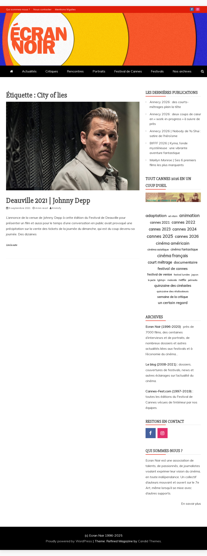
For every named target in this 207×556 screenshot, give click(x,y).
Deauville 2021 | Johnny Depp (48, 200)
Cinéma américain (172, 243)
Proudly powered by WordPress (69, 541)
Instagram (197, 9)
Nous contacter (42, 9)
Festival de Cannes (128, 71)
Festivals (157, 71)
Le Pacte (151, 280)
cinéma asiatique (158, 249)
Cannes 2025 (160, 236)
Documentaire (185, 262)
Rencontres (75, 71)
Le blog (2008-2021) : (162, 364)
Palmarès (192, 280)
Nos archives (182, 71)
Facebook (192, 9)
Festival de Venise (159, 274)
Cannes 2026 (187, 236)
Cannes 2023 (160, 229)
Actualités (29, 71)
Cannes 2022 (183, 222)
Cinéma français (172, 255)
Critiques (51, 71)
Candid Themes (149, 541)
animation (189, 215)
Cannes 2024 (184, 228)
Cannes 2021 (160, 222)
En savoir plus (191, 504)
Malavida (172, 280)
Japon (194, 274)
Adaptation (156, 215)
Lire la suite (11, 245)
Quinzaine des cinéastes (172, 285)
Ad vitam (172, 216)
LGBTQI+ (161, 280)
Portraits (99, 71)
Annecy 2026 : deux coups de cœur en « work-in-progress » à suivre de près (175, 119)
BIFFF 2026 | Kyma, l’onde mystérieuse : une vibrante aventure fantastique (169, 148)
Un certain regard (173, 302)
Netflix (182, 280)
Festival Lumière (182, 274)
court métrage (160, 262)
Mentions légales (65, 9)
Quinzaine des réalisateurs (173, 291)
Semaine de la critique (172, 297)
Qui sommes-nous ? (18, 9)
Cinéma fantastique (184, 249)
